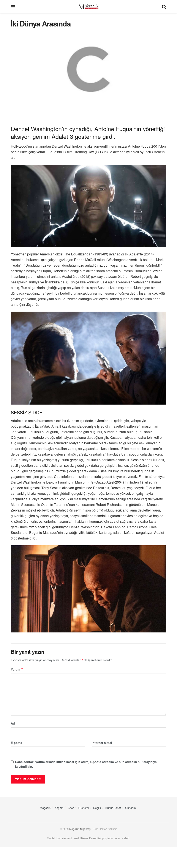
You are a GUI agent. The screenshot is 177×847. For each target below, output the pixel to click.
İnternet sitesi (102, 742)
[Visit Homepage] (88, 6)
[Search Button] (164, 6)
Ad (13, 723)
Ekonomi (83, 808)
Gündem (130, 808)
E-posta (16, 742)
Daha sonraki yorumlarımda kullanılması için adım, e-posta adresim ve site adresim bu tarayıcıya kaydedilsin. (86, 764)
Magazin (45, 808)
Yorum (17, 669)
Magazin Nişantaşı (80, 829)
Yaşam (59, 808)
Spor (71, 808)
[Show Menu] (13, 6)
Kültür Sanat (113, 808)
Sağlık (97, 808)
